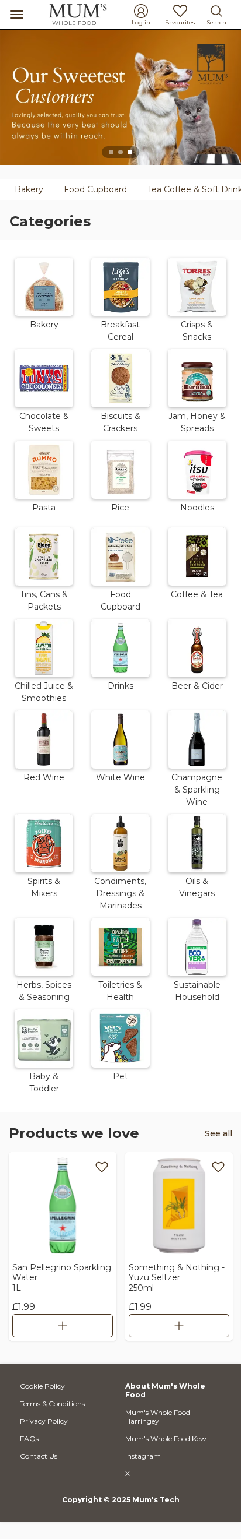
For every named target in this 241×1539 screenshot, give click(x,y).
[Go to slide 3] (130, 152)
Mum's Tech (156, 1499)
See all (218, 1133)
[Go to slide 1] (111, 152)
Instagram (143, 1456)
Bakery (29, 189)
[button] (44, 298)
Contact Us (38, 1456)
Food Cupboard (95, 189)
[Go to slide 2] (120, 152)
